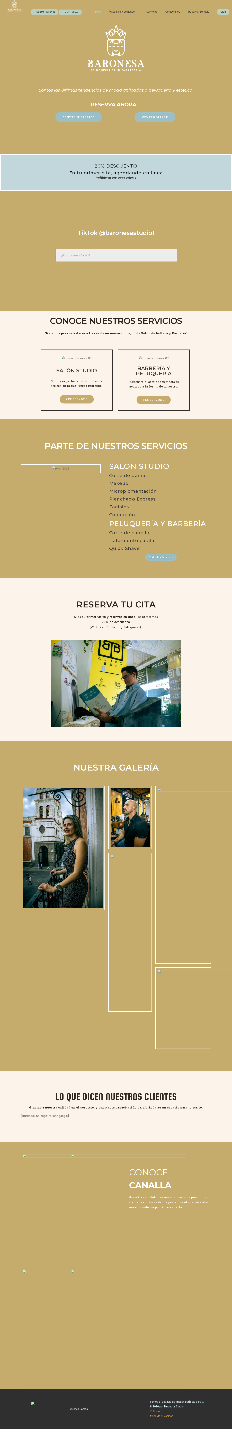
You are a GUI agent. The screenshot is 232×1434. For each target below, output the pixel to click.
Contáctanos (172, 11)
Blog (223, 11)
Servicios (151, 11)
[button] (123, 12)
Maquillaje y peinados (122, 11)
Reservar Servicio (198, 11)
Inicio (97, 11)
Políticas (155, 1411)
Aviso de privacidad (161, 1416)
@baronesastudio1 (75, 255)
